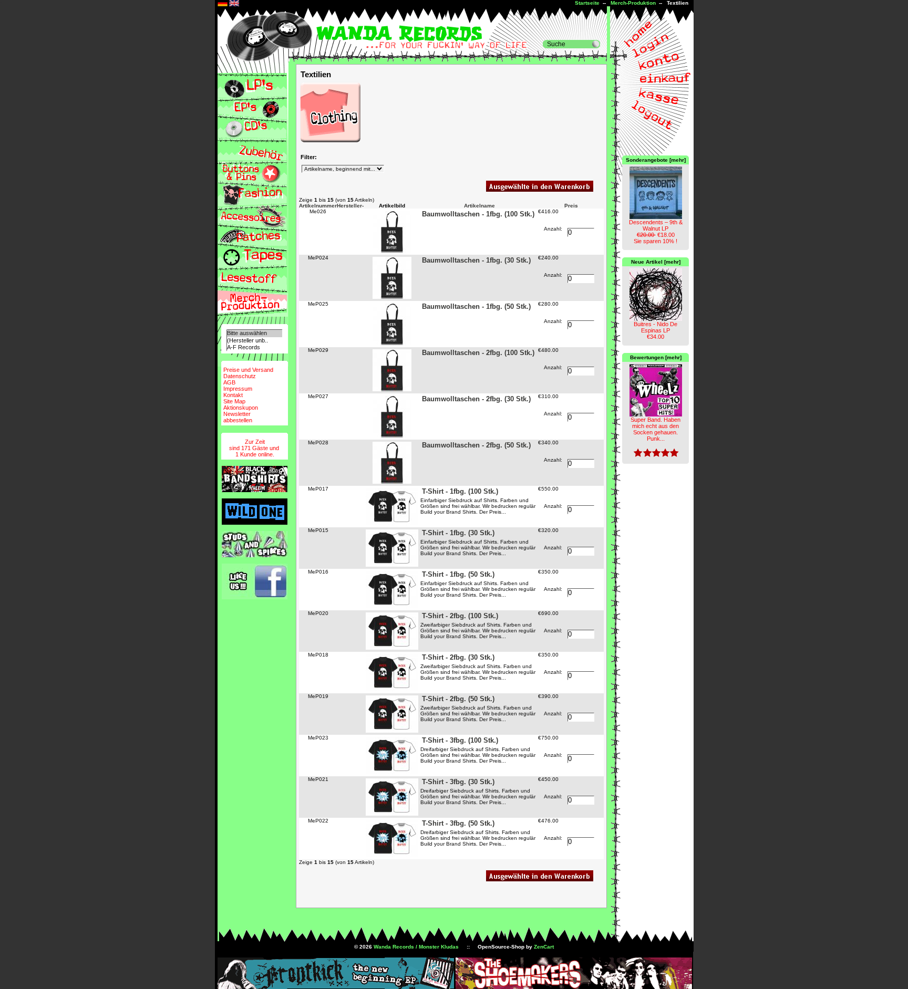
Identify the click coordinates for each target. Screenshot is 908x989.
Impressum (237, 389)
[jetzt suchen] (596, 44)
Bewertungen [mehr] (656, 357)
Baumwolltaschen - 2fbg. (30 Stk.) (476, 399)
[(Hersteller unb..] (254, 340)
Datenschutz (239, 376)
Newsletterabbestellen (237, 417)
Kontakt (233, 395)
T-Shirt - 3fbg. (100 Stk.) (460, 740)
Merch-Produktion (633, 3)
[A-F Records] (254, 347)
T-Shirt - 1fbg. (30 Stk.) (458, 533)
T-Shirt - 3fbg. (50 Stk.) (458, 823)
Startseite (587, 3)
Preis (571, 206)
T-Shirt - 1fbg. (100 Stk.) (460, 491)
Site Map (234, 401)
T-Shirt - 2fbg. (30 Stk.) (458, 657)
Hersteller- (350, 206)
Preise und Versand (248, 370)
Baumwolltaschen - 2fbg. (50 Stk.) (476, 445)
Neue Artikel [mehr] (655, 262)
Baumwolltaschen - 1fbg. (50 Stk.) (476, 306)
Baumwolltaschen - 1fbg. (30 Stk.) (476, 260)
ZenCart (544, 947)
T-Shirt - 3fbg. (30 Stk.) (458, 782)
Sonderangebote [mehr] (656, 160)
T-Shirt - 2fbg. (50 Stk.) (458, 699)
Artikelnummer (318, 206)
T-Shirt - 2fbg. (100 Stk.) (460, 616)
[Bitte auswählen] (254, 333)
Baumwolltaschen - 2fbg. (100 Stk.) (478, 353)
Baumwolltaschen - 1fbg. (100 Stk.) (478, 214)
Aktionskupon (240, 407)
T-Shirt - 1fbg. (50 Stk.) (458, 574)
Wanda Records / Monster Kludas (416, 947)
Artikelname (479, 206)
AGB (229, 382)
